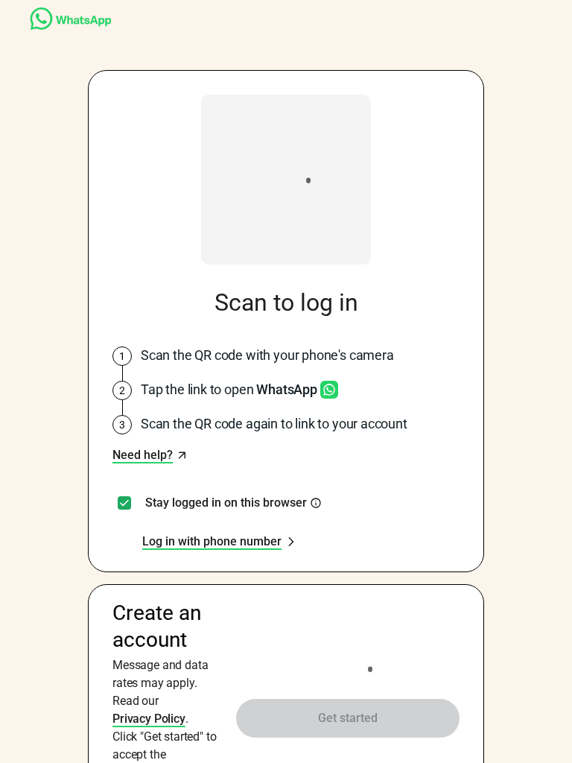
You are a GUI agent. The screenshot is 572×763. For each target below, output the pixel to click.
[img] (316, 503)
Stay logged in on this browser (226, 503)
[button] (150, 455)
